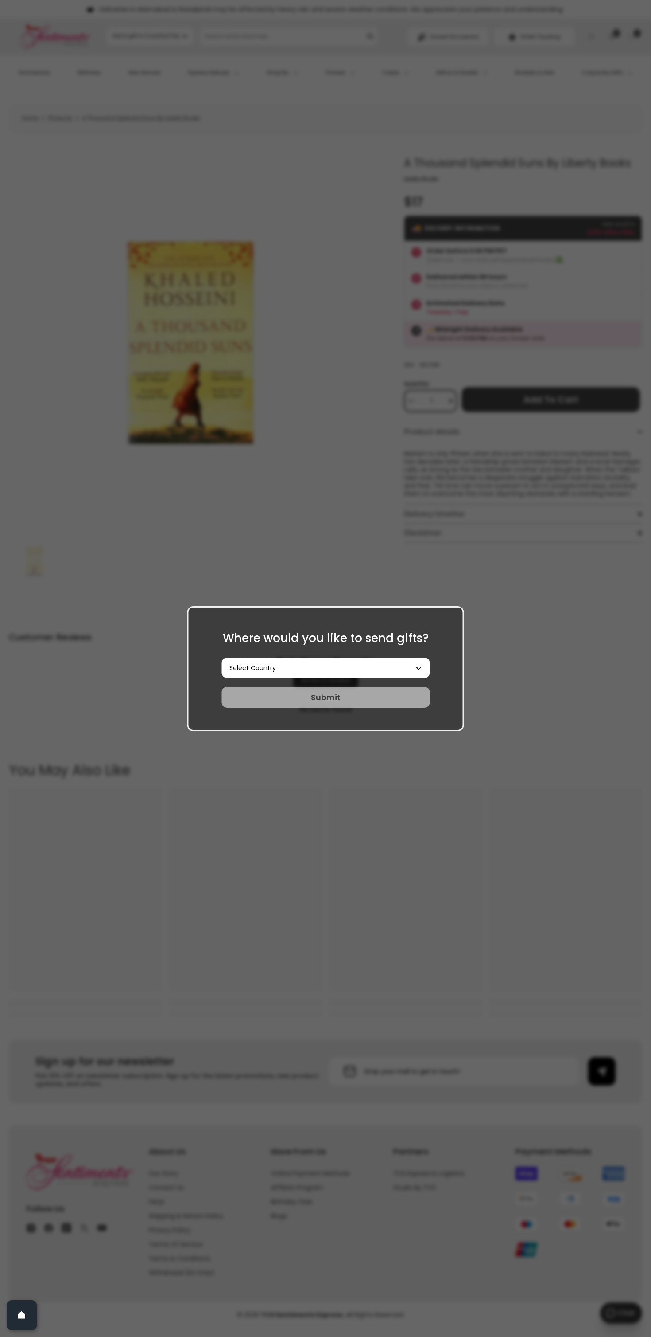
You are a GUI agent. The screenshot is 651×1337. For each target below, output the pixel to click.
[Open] (22, 1315)
